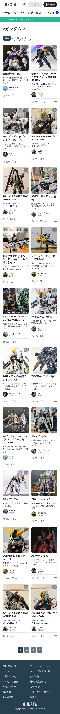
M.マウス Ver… (15, 393)
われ (40, 393)
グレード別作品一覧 (40, 671)
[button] (24, 4)
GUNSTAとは (9, 666)
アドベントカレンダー (41, 666)
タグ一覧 (34, 676)
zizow (11, 456)
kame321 (13, 510)
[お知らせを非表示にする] (56, 19)
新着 (7, 38)
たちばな (13, 153)
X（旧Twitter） (10, 686)
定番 (17, 38)
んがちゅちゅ (43, 450)
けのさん (41, 94)
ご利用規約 (35, 686)
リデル (41, 570)
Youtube (7, 691)
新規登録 (50, 4)
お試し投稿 (34, 12)
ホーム (6, 12)
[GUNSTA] (9, 5)
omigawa (13, 274)
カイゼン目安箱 (10, 681)
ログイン (35, 4)
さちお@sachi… (45, 213)
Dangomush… (15, 333)
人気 (26, 38)
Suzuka (41, 151)
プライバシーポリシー (41, 691)
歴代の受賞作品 (38, 681)
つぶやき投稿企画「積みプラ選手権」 (19, 19)
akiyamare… (14, 87)
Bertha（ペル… (15, 570)
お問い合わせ (9, 676)
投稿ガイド (35, 696)
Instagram (8, 696)
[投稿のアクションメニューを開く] (27, 96)
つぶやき (19, 12)
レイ (40, 328)
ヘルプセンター (10, 671)
